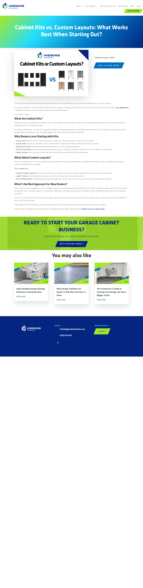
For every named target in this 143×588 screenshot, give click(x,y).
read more (20, 296)
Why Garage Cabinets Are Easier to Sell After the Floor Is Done (71, 292)
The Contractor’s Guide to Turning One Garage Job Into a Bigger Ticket (111, 292)
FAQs (132, 6)
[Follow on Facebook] (58, 342)
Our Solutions (90, 6)
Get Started (133, 11)
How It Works (123, 6)
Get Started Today (71, 244)
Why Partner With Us (108, 6)
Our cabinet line (122, 107)
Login (139, 6)
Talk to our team (108, 65)
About (78, 6)
